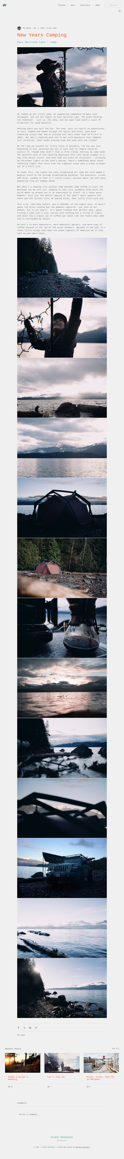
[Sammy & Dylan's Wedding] (22, 1063)
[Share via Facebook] (18, 1027)
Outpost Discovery (83, 1147)
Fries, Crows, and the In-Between (101, 1078)
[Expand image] (62, 268)
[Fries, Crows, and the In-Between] (101, 1063)
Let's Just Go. (56, 1077)
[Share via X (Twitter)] (24, 1027)
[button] (62, 5)
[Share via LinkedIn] (30, 1027)
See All (115, 1048)
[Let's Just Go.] (62, 1063)
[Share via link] (36, 1027)
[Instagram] (119, 11)
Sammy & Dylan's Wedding (18, 1078)
